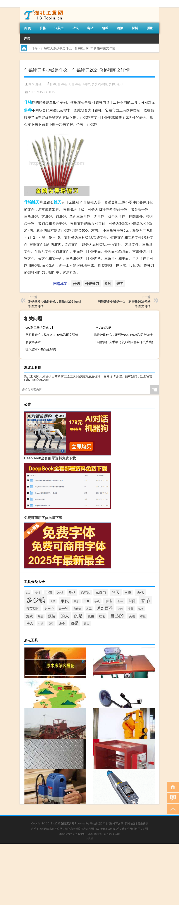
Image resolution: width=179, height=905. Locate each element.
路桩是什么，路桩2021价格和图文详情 (52, 334)
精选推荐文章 (115, 823)
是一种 (63, 608)
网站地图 (130, 823)
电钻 (90, 28)
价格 (43, 28)
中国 (49, 592)
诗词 (40, 623)
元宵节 (100, 592)
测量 (150, 28)
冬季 (128, 592)
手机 (97, 601)
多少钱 (35, 599)
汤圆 (120, 608)
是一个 (49, 608)
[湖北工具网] (42, 8)
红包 (102, 616)
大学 (52, 601)
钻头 (75, 28)
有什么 (77, 608)
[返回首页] (172, 787)
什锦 (34, 48)
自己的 (117, 615)
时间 (132, 600)
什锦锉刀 (64, 84)
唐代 (140, 592)
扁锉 (38, 84)
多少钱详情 (99, 84)
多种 (112, 84)
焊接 (27, 38)
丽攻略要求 (33, 342)
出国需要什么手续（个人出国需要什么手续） (124, 342)
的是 (78, 615)
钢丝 (105, 28)
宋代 (64, 600)
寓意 (76, 601)
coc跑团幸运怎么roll (39, 327)
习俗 (60, 592)
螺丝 (143, 616)
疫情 (51, 615)
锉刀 (120, 84)
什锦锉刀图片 (81, 84)
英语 (132, 616)
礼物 (91, 616)
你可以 (85, 592)
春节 (145, 599)
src (28, 593)
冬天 (116, 592)
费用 (50, 623)
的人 (65, 615)
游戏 (29, 615)
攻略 (108, 600)
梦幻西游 (105, 608)
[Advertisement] (89, 874)
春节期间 (32, 608)
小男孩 (89, 838)
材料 (135, 28)
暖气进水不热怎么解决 (41, 349)
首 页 (27, 28)
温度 (140, 608)
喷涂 (120, 28)
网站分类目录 (97, 823)
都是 (75, 623)
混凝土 (59, 28)
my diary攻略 (103, 327)
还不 (62, 623)
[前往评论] (172, 798)
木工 (89, 608)
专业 (38, 593)
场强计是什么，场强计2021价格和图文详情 (123, 334)
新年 (120, 601)
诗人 (29, 623)
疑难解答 (143, 823)
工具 (86, 601)
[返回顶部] (172, 808)
